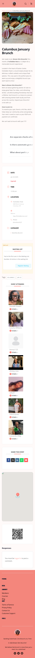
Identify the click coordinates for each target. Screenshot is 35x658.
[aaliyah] (16, 384)
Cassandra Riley (15, 436)
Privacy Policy (7, 608)
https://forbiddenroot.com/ (20, 216)
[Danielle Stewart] (16, 297)
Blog (3, 599)
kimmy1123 (14, 349)
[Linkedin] (17, 460)
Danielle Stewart (15, 306)
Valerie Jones (14, 414)
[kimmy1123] (16, 341)
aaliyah (12, 393)
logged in (18, 558)
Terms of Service (8, 605)
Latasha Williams (16, 328)
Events (9, 11)
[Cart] (31, 3)
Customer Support (8, 613)
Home (4, 11)
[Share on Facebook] (8, 460)
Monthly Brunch (17, 233)
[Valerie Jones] (16, 405)
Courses (5, 596)
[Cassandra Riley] (16, 427)
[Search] (26, 3)
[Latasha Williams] (16, 319)
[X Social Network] (13, 460)
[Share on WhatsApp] (22, 460)
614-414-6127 (17, 222)
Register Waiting (23, 266)
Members (5, 593)
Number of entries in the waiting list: (16, 259)
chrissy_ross (14, 371)
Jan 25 (19, 277)
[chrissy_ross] (16, 362)
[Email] (26, 460)
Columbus (10, 277)
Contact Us (6, 610)
